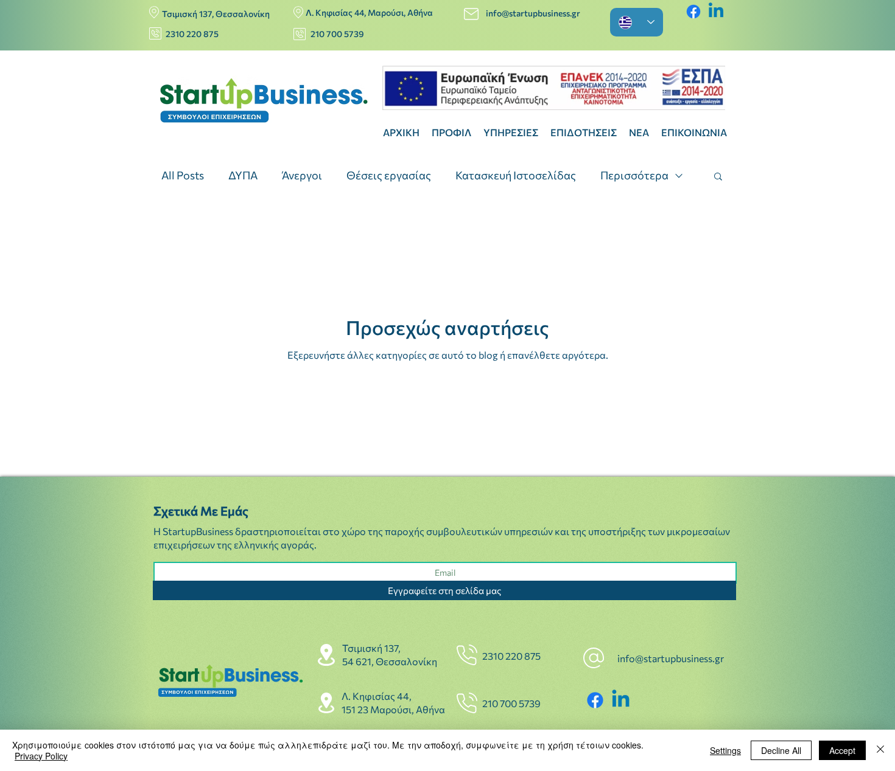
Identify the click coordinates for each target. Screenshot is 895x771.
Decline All (781, 750)
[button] (718, 177)
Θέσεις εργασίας (388, 175)
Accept (842, 750)
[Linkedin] (716, 11)
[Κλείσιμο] (880, 750)
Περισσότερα (634, 175)
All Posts (182, 175)
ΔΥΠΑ (243, 175)
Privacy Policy (41, 756)
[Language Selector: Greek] (636, 22)
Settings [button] (725, 750)
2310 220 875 (192, 34)
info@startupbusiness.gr (534, 13)
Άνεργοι (302, 175)
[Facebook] (693, 11)
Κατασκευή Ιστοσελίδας (515, 175)
